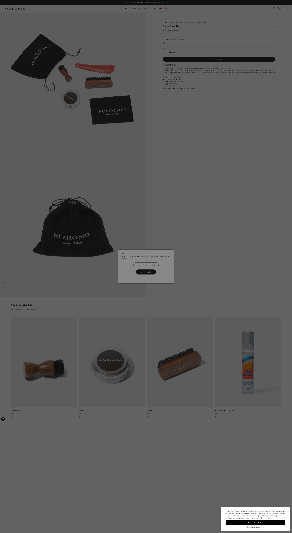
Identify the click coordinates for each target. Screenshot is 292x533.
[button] (255, 527)
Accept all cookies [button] (255, 522)
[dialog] (146, 266)
